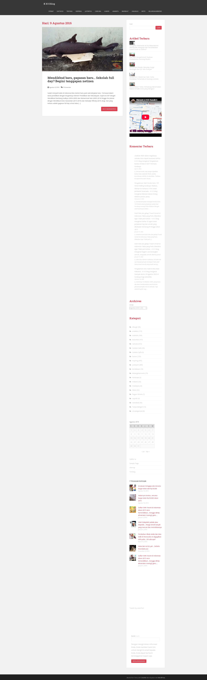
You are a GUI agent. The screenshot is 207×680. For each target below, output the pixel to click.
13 (149, 434)
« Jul (143, 451)
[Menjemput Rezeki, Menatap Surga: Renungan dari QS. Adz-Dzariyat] (132, 64)
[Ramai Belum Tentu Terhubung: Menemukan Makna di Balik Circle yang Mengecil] (132, 84)
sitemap (51, 11)
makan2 (135, 382)
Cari (131, 24)
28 (153, 442)
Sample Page (134, 463)
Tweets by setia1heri (136, 608)
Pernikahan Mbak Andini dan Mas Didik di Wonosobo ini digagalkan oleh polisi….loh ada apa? (149, 536)
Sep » (148, 451)
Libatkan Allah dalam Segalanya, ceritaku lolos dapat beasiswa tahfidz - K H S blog (147, 158)
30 (135, 446)
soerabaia (135, 403)
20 (149, 438)
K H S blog (49, 3)
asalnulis (135, 11)
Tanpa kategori (137, 407)
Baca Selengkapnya (109, 109)
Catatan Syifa (137, 352)
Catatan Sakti (137, 348)
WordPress (161, 678)
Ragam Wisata (137, 394)
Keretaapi (135, 377)
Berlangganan (139, 661)
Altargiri (135, 327)
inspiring (79, 11)
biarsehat (125, 11)
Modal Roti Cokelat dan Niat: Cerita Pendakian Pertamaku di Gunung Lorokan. (144, 78)
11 (142, 434)
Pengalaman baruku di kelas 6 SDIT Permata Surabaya (146, 163)
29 (131, 446)
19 (145, 438)
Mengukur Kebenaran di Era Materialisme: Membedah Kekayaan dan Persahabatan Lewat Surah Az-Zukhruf (144, 47)
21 (153, 438)
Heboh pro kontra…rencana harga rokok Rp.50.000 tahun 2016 (148, 498)
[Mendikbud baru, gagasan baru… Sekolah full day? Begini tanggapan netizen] (82, 49)
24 (138, 442)
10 (138, 434)
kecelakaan (136, 369)
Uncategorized (137, 411)
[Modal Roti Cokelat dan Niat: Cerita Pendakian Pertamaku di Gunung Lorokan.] (132, 74)
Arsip (131, 305)
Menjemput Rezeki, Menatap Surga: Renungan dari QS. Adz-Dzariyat (141, 68)
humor (106, 11)
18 (142, 438)
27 (149, 442)
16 (135, 438)
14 (153, 434)
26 (145, 442)
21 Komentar (67, 87)
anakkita (115, 11)
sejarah (134, 398)
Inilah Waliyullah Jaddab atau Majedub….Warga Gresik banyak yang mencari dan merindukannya (150, 524)
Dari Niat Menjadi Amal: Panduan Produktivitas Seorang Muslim (141, 58)
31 (138, 446)
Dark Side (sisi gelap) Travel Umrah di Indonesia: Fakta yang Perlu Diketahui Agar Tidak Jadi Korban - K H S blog (147, 216)
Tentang (69, 11)
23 (135, 442)
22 (131, 442)
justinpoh (88, 11)
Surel (135, 636)
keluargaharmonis (155, 11)
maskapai (135, 386)
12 (145, 434)
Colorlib (143, 678)
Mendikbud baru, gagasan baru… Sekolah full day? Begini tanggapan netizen (81, 79)
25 (142, 442)
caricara (98, 11)
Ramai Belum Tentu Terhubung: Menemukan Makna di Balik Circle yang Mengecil (145, 88)
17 (138, 438)
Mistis (143, 11)
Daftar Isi (60, 11)
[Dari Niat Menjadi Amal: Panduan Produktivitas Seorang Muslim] (132, 54)
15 (131, 438)
